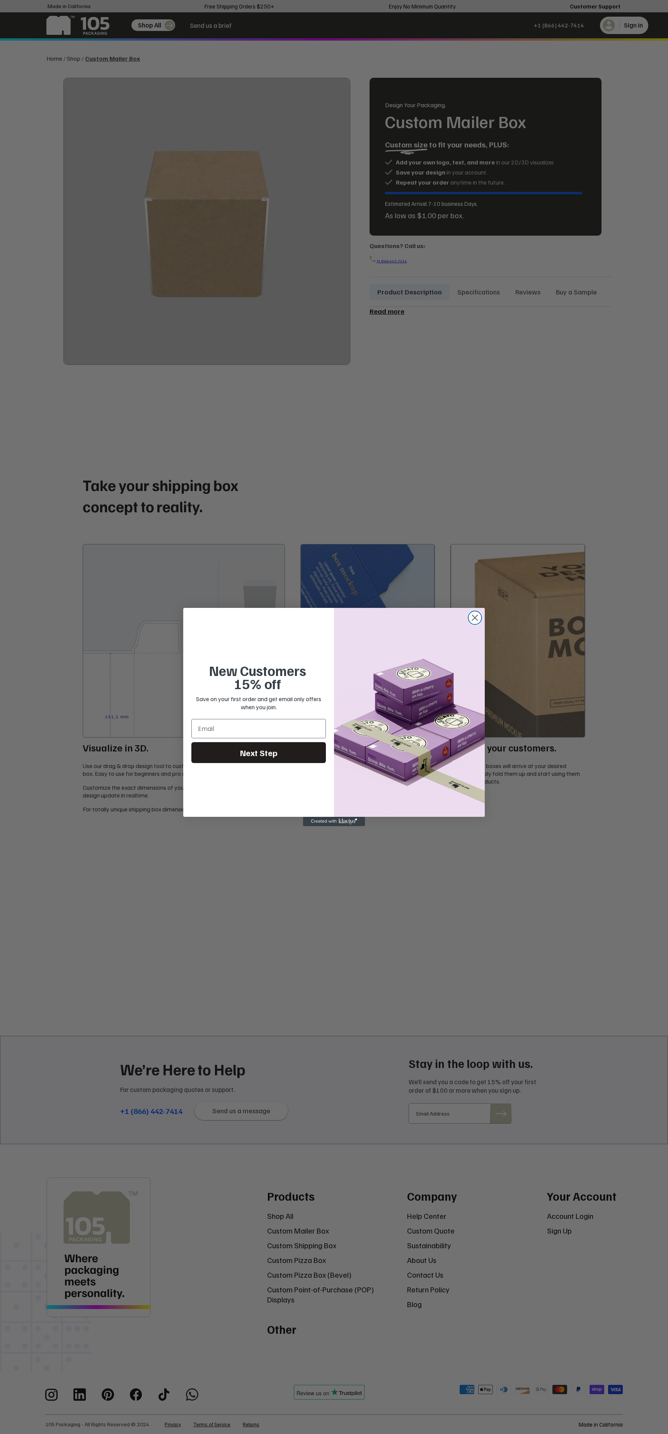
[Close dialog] (475, 618)
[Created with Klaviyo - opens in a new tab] (334, 821)
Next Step (259, 752)
